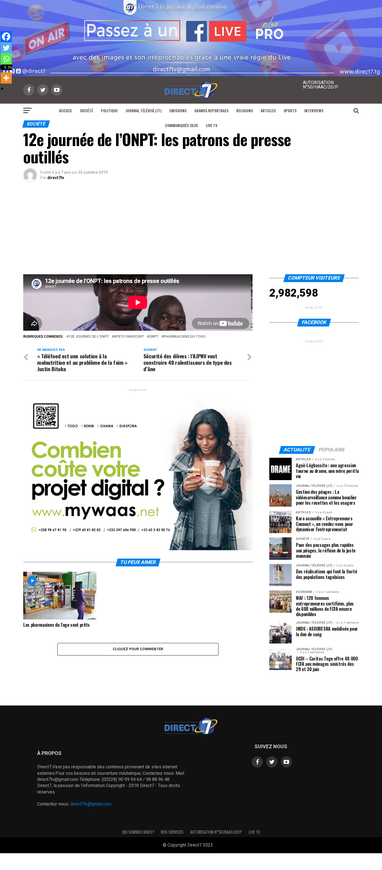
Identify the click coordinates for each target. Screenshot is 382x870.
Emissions (178, 110)
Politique (109, 110)
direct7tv (55, 177)
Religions (244, 110)
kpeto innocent (129, 337)
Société (86, 110)
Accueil (65, 110)
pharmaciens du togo (185, 337)
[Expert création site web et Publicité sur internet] (217, 845)
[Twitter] (6, 47)
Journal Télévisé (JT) (144, 110)
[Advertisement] (191, 232)
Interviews (313, 110)
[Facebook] (6, 36)
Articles (268, 110)
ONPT (154, 337)
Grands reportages (211, 110)
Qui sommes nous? (138, 832)
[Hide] (2, 89)
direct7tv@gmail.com (90, 804)
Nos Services (172, 832)
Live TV (211, 125)
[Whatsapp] (6, 59)
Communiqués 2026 (181, 125)
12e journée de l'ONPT (89, 337)
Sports (290, 110)
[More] (6, 78)
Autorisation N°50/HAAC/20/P (216, 832)
